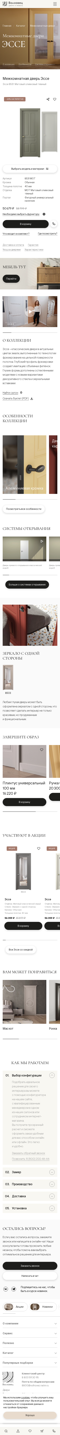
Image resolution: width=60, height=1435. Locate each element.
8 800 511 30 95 (30, 1377)
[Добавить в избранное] (55, 99)
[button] (24, 464)
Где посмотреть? (47, 233)
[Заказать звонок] (53, 223)
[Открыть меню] (55, 4)
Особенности (24, 64)
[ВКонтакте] (5, 1289)
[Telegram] (13, 1289)
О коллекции (8, 64)
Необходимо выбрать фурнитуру (21, 214)
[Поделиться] (48, 99)
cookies (25, 1397)
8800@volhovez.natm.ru (35, 1385)
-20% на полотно (15, 99)
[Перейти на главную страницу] (13, 4)
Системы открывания (45, 64)
